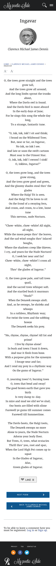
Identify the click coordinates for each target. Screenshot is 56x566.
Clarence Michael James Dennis (27, 64)
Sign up (42, 530)
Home (6, 64)
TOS (22, 546)
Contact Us (31, 546)
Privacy (14, 546)
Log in (30, 530)
